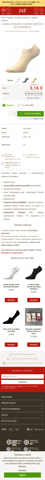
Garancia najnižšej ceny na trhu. (12, 164)
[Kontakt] (8, 10)
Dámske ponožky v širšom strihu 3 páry (33, 331)
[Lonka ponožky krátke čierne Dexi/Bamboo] (25, 81)
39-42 (33, 94)
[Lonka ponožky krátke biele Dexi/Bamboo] (17, 81)
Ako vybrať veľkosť (33, 98)
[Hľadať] (36, 10)
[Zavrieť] (43, 3)
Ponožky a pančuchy (22, 18)
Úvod (3, 18)
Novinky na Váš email (22, 371)
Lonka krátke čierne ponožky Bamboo (34, 286)
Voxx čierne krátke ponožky (11, 330)
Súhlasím (22, 475)
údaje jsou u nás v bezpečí (14, 386)
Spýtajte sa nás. (38, 119)
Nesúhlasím (22, 470)
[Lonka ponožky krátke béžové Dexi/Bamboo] (33, 81)
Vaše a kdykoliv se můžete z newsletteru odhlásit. (19, 387)
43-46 (39, 94)
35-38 (27, 94)
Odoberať (22, 382)
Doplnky (10, 18)
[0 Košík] (41, 10)
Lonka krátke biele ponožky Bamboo (11, 285)
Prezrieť (11, 300)
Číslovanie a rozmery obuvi (12, 253)
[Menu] (3, 10)
